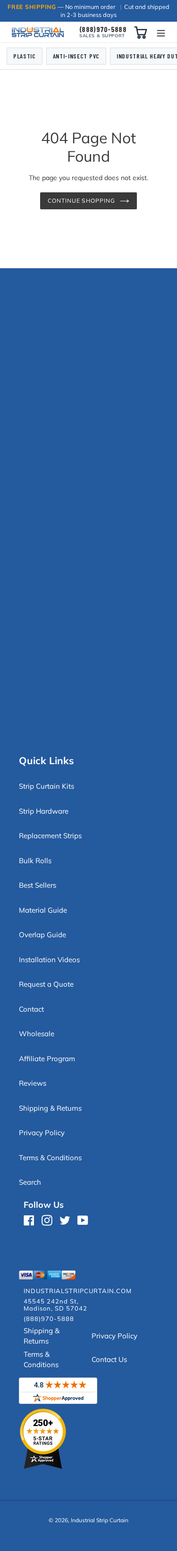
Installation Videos (49, 959)
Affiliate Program (47, 1058)
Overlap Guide (42, 934)
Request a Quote (46, 984)
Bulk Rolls (35, 860)
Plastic (24, 56)
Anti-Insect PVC (76, 56)
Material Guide (43, 910)
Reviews (32, 1083)
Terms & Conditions (50, 1157)
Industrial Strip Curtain (99, 1520)
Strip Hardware (43, 811)
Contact (31, 1009)
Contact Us (109, 1359)
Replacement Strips (50, 835)
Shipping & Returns (50, 1108)
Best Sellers (37, 885)
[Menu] (161, 32)
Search (30, 1182)
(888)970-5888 (102, 29)
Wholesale (36, 1033)
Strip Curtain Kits (46, 786)
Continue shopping (82, 200)
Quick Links (46, 760)
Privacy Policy (42, 1132)
